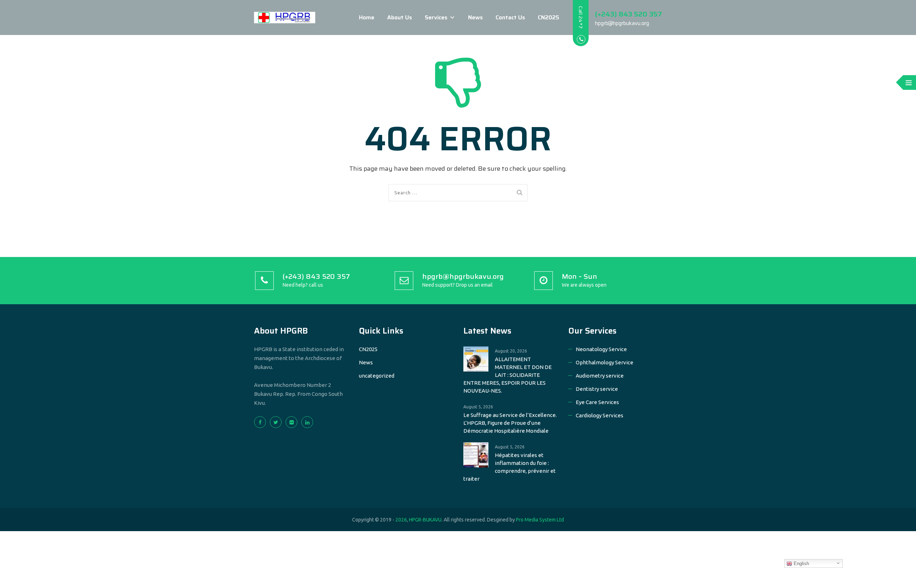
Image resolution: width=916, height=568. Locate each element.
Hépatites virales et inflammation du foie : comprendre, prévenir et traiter (509, 467)
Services (436, 17)
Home (366, 17)
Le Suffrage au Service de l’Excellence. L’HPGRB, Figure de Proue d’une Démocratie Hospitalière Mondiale (510, 423)
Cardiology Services (599, 415)
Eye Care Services (597, 402)
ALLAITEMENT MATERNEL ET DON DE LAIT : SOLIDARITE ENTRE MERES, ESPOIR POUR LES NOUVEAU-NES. (507, 375)
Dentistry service (597, 389)
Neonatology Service (601, 349)
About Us (399, 17)
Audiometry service (600, 376)
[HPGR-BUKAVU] (284, 17)
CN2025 (548, 17)
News (475, 17)
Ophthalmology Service (604, 362)
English (800, 563)
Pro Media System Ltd (540, 520)
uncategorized (376, 376)
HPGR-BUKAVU (425, 520)
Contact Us (510, 17)
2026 (401, 520)
